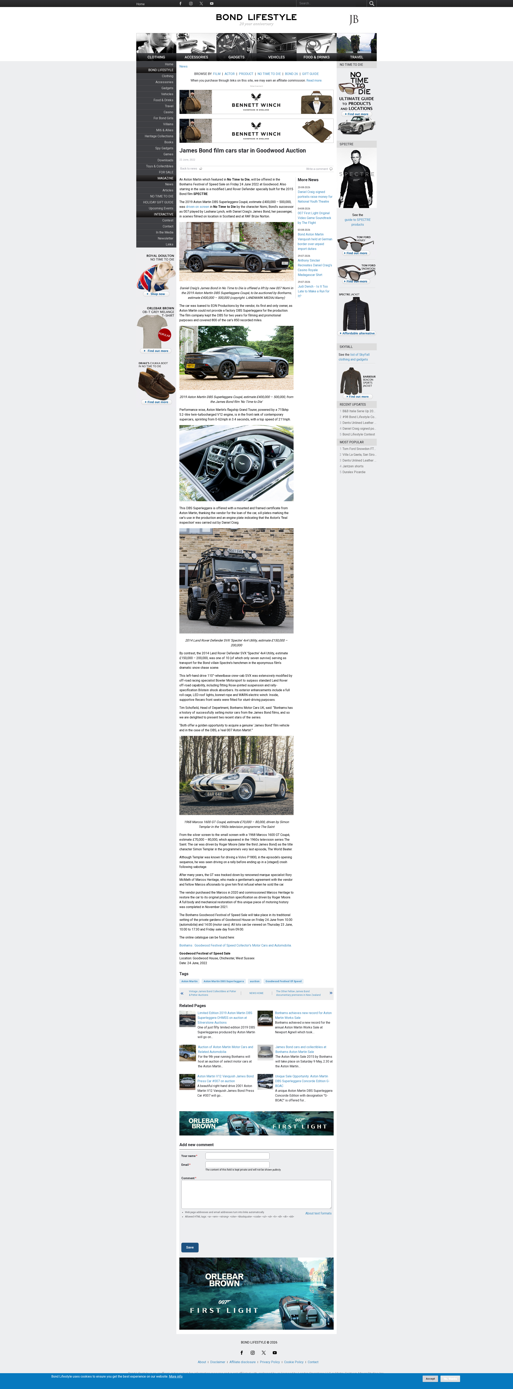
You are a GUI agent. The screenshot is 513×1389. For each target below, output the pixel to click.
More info (176, 1376)
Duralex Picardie (354, 472)
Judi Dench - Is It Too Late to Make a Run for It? (313, 291)
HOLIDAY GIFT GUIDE (158, 202)
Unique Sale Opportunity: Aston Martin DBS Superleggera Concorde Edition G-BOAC (302, 1081)
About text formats (318, 1213)
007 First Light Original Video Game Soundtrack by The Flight (314, 218)
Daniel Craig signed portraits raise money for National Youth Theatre (315, 196)
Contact (168, 226)
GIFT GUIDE (310, 74)
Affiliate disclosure (242, 1362)
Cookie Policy (294, 1362)
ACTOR (230, 74)
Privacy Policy (270, 1362)
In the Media (164, 232)
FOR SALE (166, 172)
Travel (169, 106)
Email (185, 1164)
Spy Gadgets (164, 148)
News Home (256, 993)
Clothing (167, 76)
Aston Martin (189, 981)
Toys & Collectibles (159, 166)
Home (140, 4)
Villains (168, 124)
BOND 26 (291, 74)
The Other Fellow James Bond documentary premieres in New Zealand (298, 993)
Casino (168, 112)
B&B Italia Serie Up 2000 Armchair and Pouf (372, 411)
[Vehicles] (276, 60)
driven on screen (197, 207)
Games (168, 154)
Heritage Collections (159, 136)
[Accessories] (196, 60)
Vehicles (167, 94)
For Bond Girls (163, 118)
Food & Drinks (163, 100)
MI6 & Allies (164, 130)
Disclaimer (217, 1362)
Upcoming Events (161, 208)
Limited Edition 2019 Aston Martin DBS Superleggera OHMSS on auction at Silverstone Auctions (225, 1017)
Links (169, 244)
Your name (188, 1156)
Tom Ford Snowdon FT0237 (361, 449)
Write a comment (317, 169)
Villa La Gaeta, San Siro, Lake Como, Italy (370, 455)
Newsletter (165, 238)
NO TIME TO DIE (161, 196)
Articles (168, 190)
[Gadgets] (236, 60)
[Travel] (357, 60)
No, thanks (450, 1378)
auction (255, 981)
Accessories (164, 82)
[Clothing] (156, 60)
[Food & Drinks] (317, 60)
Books (168, 142)
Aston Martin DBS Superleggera (224, 981)
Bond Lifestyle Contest (358, 434)
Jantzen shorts (353, 466)
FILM (216, 74)
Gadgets (167, 88)
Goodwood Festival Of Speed (284, 981)
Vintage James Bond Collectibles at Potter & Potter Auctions (212, 993)
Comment (188, 1178)
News (169, 184)
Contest (167, 220)
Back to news (188, 168)
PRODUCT (246, 74)
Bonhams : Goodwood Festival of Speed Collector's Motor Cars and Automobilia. (235, 945)
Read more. (314, 80)
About (202, 1362)
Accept (430, 1378)
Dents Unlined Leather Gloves (363, 423)
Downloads (165, 160)
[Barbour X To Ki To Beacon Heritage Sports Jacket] (358, 398)
